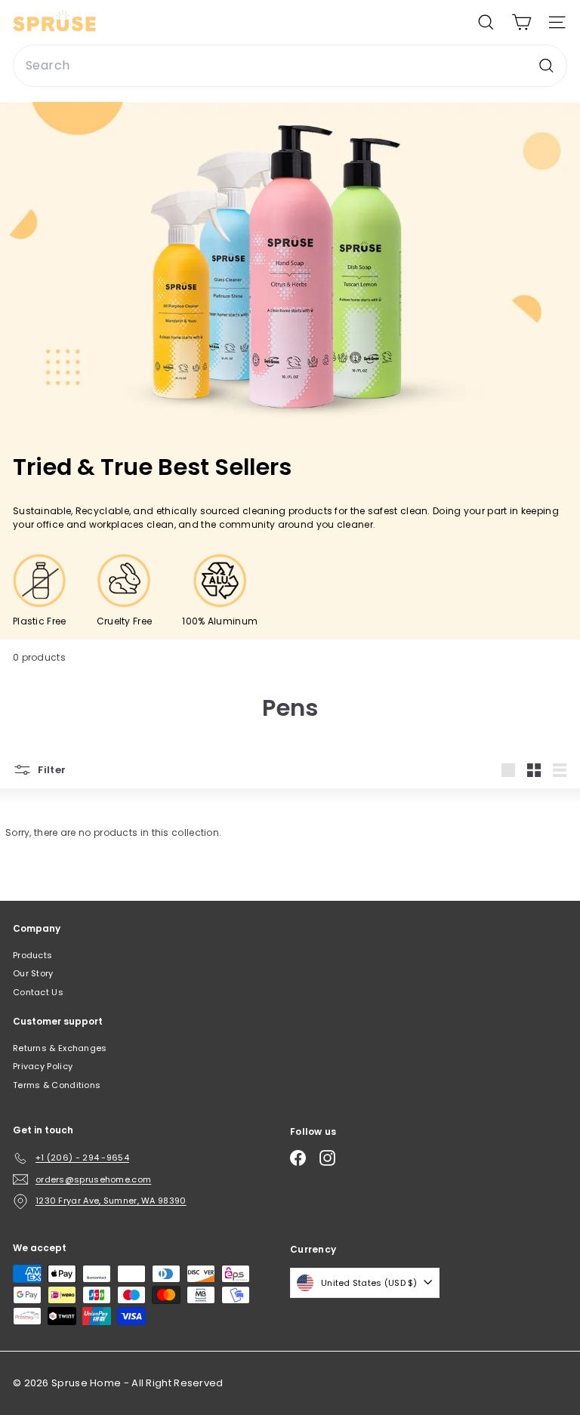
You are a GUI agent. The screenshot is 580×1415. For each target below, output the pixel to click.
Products (32, 955)
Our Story (33, 973)
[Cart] (521, 22)
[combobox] (290, 66)
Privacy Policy (42, 1066)
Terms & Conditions (56, 1085)
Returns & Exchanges (60, 1048)
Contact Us (38, 992)
